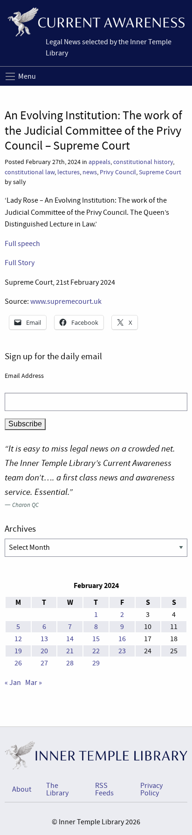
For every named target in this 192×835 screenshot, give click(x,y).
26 (18, 663)
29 (96, 663)
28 (70, 663)
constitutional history (143, 161)
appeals (99, 161)
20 (44, 651)
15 (96, 638)
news (89, 172)
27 (44, 663)
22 (96, 651)
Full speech (22, 243)
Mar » (33, 682)
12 (18, 638)
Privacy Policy (151, 789)
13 (44, 638)
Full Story (19, 262)
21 (70, 651)
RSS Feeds (104, 789)
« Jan (13, 682)
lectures (68, 172)
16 (122, 638)
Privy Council (118, 172)
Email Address (24, 375)
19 (18, 651)
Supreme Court (160, 172)
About (21, 789)
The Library (57, 789)
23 (122, 651)
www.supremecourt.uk (66, 301)
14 (70, 638)
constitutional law (30, 172)
